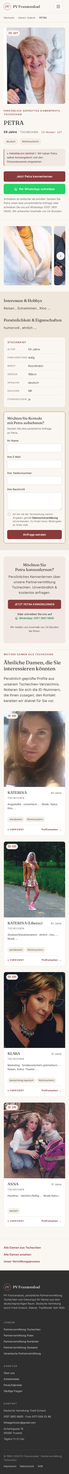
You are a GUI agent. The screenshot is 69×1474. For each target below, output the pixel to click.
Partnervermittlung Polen (18, 1335)
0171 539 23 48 (41, 1416)
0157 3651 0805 (13, 1416)
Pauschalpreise (13, 1385)
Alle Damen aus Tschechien (22, 1247)
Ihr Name (12, 440)
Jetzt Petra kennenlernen (35, 176)
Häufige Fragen (13, 1391)
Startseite (9, 17)
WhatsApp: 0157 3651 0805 (36, 618)
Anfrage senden (34, 534)
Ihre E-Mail (14, 456)
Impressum (10, 1466)
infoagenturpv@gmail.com (20, 1422)
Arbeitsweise (11, 1379)
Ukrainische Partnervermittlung (22, 1353)
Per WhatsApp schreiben (37, 189)
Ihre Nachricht (16, 489)
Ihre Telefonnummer (19, 473)
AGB (40, 1466)
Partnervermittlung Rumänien (21, 1341)
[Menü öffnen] (58, 7)
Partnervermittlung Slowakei (21, 1347)
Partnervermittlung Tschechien (22, 1329)
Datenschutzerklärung (45, 517)
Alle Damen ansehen (17, 1254)
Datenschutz (27, 1466)
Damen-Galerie (26, 17)
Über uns (9, 1372)
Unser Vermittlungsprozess (22, 1261)
